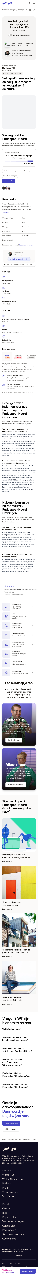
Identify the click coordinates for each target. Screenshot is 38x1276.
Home (4, 1139)
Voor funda (8, 1196)
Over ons (7, 1208)
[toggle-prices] (10, 35)
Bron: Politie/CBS (15, 392)
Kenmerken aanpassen (26, 245)
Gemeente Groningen (9, 10)
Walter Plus (8, 1174)
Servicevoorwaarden (13, 1234)
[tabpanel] (19, 376)
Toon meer (5, 212)
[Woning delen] (30, 10)
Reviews (6, 1183)
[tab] (7, 356)
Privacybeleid (9, 1230)
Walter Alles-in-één (12, 1179)
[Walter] (7, 3)
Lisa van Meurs (28, 55)
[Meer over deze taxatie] (21, 73)
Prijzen (5, 1187)
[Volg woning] (34, 10)
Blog (4, 1212)
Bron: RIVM (5, 392)
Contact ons (8, 1225)
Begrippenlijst (9, 1217)
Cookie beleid (9, 1238)
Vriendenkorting (10, 1192)
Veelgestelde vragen (13, 1221)
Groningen (21, 10)
